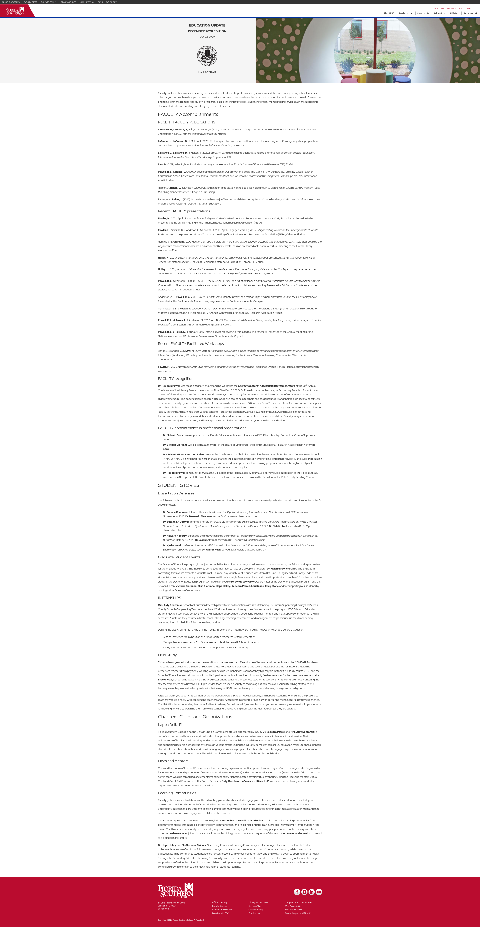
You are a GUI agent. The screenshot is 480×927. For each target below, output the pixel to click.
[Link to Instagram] (304, 892)
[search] (476, 13)
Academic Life (405, 13)
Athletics (454, 13)
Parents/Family (48, 2)
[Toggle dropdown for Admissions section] (446, 13)
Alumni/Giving (87, 2)
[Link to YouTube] (319, 892)
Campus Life (423, 13)
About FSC (389, 13)
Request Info (448, 8)
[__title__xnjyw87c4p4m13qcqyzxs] (15, 10)
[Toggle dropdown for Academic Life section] (413, 13)
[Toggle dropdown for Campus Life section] (430, 13)
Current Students (11, 2)
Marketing (468, 13)
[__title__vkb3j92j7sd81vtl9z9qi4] (181, 897)
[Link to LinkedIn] (311, 892)
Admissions (439, 13)
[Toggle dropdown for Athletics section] (459, 13)
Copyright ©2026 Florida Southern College (175, 920)
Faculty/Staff (30, 2)
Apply (469, 8)
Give (435, 8)
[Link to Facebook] (297, 892)
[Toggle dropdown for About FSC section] (395, 13)
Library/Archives (68, 2)
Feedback (200, 920)
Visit (461, 8)
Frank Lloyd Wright (107, 2)
